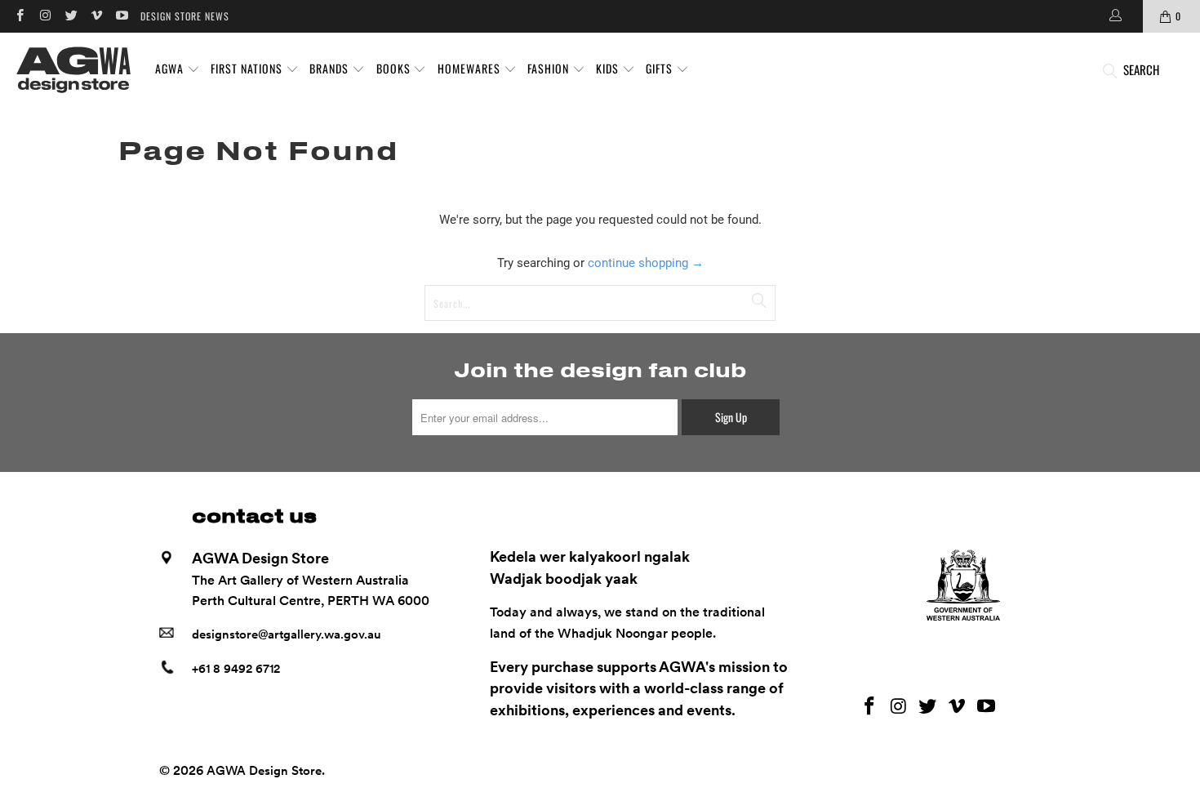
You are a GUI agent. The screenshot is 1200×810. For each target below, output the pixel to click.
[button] (177, 69)
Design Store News (184, 16)
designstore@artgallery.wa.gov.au (286, 634)
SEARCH (1141, 69)
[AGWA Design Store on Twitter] (71, 16)
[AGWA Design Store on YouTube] (121, 16)
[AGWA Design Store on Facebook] (19, 16)
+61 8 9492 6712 (236, 668)
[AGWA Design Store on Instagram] (44, 16)
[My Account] (1114, 16)
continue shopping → (646, 263)
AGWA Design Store (264, 770)
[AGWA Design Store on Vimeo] (96, 16)
